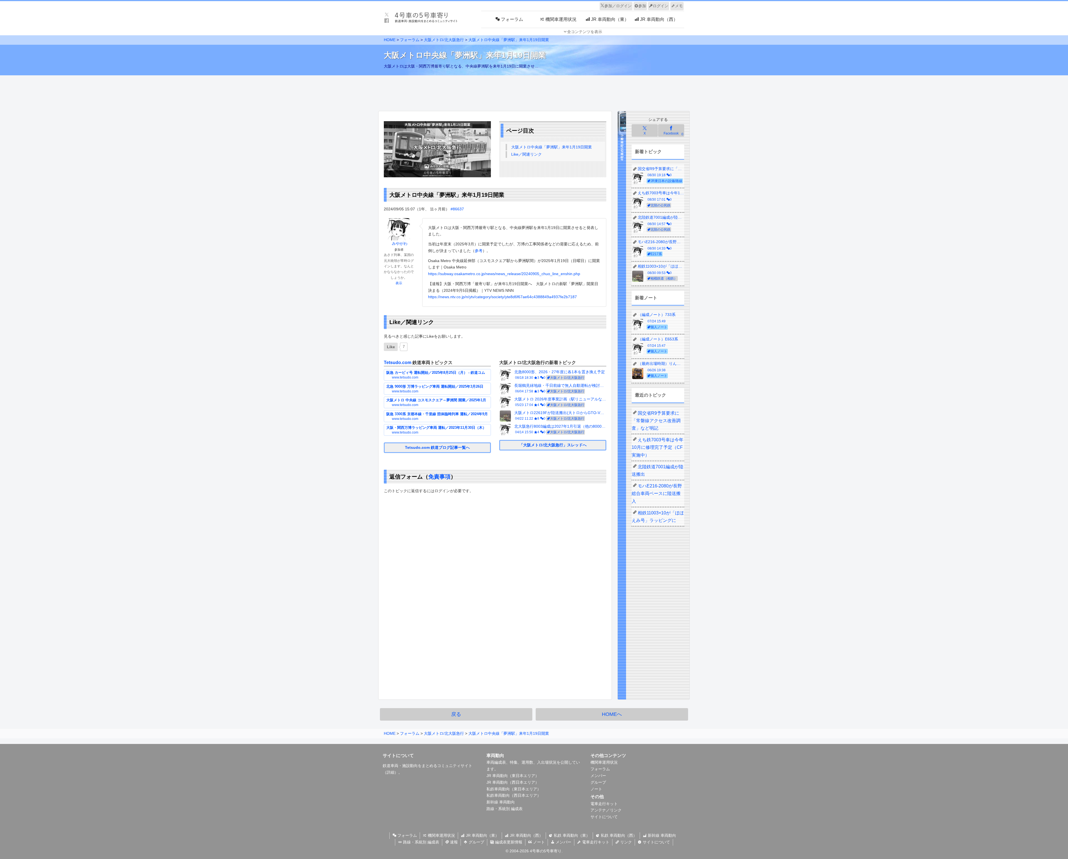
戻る (456, 714)
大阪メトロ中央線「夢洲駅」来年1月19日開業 (551, 147)
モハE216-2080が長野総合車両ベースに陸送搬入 (657, 493)
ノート (596, 789)
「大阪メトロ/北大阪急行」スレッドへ (553, 445)
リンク (625, 842)
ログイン (660, 6)
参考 (479, 250)
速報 (453, 842)
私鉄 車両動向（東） (571, 835)
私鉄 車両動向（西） (618, 835)
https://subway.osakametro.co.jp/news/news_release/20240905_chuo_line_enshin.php (504, 274)
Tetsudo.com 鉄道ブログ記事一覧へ (437, 447)
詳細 (390, 772)
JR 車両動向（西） (526, 835)
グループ (598, 782)
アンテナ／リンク (606, 810)
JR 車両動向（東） (482, 835)
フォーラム (600, 769)
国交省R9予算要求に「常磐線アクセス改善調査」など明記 (656, 420)
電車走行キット (604, 803)
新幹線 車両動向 (500, 802)
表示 (398, 283)
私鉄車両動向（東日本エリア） (513, 789)
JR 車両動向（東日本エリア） (512, 775)
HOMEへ (612, 714)
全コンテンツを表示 (584, 31)
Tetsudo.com (397, 362)
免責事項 (439, 477)
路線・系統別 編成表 (504, 808)
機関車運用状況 (604, 762)
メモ (679, 6)
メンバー (598, 775)
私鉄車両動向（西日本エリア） (513, 795)
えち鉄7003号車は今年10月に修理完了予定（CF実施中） (657, 447)
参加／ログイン (618, 6)
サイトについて (604, 817)
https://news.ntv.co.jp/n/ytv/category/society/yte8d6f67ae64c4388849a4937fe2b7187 (502, 297)
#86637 (457, 209)
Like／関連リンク (526, 154)
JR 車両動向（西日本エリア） (512, 782)
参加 (642, 6)
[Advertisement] (534, 91)
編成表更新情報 (508, 842)
